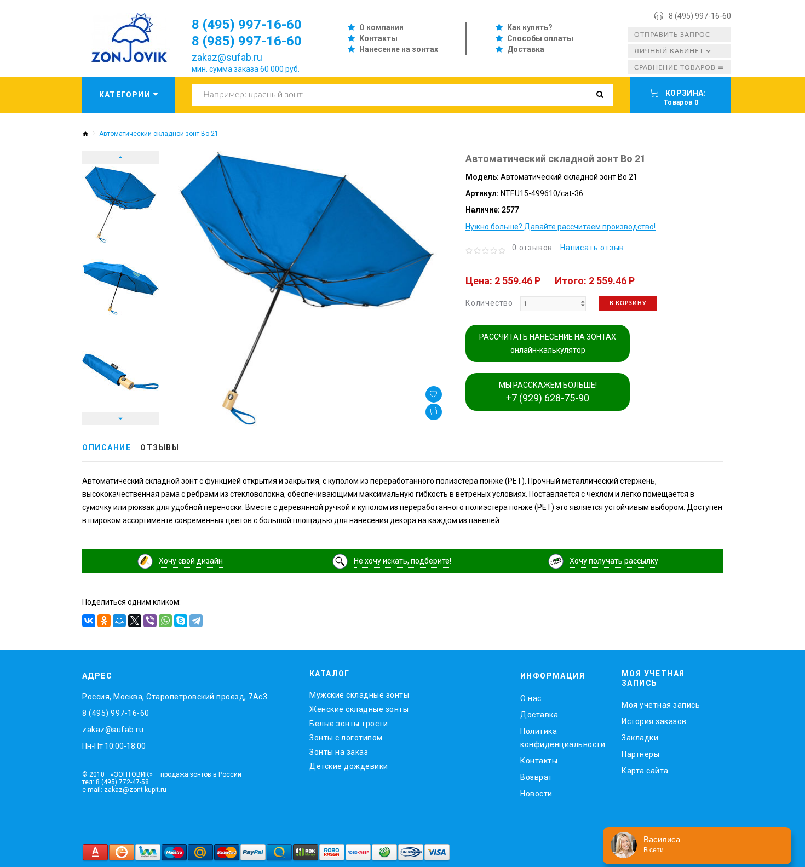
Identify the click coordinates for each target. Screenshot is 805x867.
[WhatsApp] (165, 620)
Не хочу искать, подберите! (402, 560)
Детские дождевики (348, 766)
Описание (106, 447)
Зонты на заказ (338, 752)
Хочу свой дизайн (191, 560)
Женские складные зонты (359, 709)
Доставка (525, 49)
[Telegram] (196, 620)
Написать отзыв (592, 247)
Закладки (640, 737)
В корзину (628, 303)
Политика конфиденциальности (562, 738)
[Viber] (150, 620)
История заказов (654, 721)
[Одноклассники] (104, 620)
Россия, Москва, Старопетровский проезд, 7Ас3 (174, 696)
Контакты (378, 38)
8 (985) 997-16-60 (247, 41)
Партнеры (640, 754)
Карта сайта (645, 770)
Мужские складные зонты (359, 695)
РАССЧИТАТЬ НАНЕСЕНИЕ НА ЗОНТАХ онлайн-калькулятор (547, 343)
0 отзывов (532, 247)
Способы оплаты (540, 38)
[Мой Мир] (119, 620)
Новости (536, 793)
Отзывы (159, 447)
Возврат (536, 777)
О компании (381, 27)
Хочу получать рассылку (614, 560)
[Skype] (180, 620)
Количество (489, 302)
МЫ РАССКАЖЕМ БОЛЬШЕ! (548, 392)
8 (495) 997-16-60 (700, 16)
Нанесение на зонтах (398, 49)
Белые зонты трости (348, 723)
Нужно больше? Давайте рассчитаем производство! (560, 226)
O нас (531, 698)
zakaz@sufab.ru (227, 57)
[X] (134, 620)
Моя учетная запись (661, 705)
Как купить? (530, 27)
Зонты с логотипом (346, 737)
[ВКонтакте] (88, 620)
